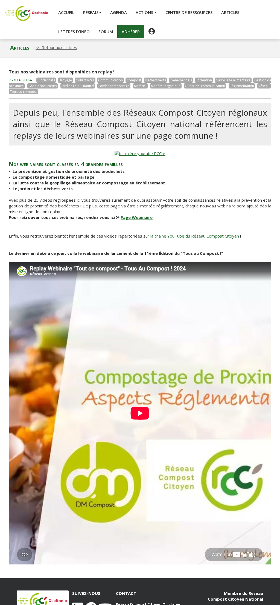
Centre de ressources (188, 12)
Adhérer (131, 31)
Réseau (91, 12)
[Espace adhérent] (151, 31)
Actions (145, 12)
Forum (105, 31)
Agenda (118, 12)
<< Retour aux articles (56, 47)
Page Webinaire (137, 217)
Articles (230, 12)
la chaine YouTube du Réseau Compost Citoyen (194, 236)
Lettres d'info (74, 31)
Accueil (66, 12)
